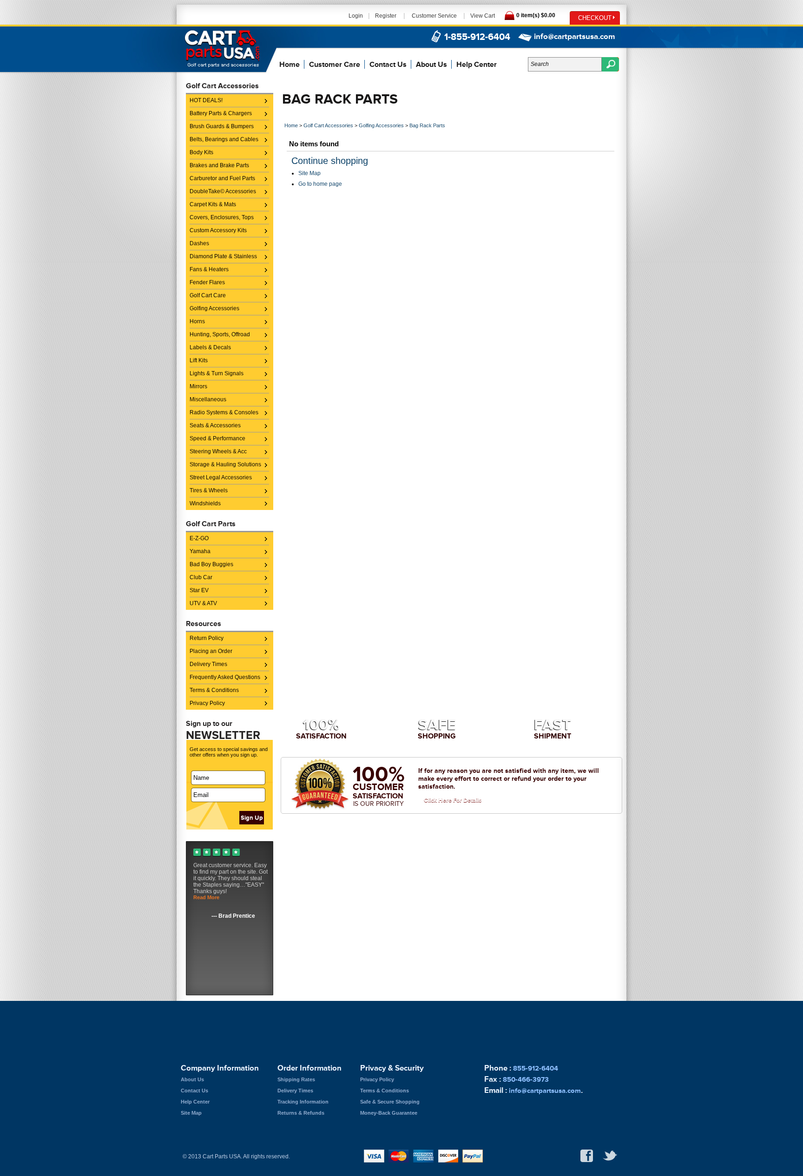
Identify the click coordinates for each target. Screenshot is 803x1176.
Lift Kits (199, 360)
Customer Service (434, 16)
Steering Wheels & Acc (218, 451)
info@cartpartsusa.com (574, 36)
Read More (206, 897)
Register (385, 16)
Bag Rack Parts (427, 125)
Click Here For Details (452, 800)
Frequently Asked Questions (225, 677)
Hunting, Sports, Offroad (220, 334)
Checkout (595, 17)
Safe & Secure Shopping (390, 1101)
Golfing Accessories (214, 308)
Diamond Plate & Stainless (223, 256)
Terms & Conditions (214, 690)
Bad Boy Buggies (211, 564)
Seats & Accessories (215, 425)
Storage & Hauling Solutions (225, 464)
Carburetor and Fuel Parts (222, 178)
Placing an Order (211, 651)
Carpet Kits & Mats (213, 204)
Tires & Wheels (209, 490)
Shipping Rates (296, 1079)
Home (289, 64)
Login (356, 16)
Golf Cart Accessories (328, 125)
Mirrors (198, 386)
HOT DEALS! (206, 100)
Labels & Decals (210, 347)
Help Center (476, 64)
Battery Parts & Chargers (221, 113)
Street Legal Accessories (221, 477)
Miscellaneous (208, 399)
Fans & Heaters (209, 269)
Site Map (309, 173)
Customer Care (334, 64)
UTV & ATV (203, 603)
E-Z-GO (199, 538)
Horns (197, 321)
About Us (431, 64)
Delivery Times (208, 664)
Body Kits (201, 152)
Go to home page (320, 184)
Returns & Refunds (300, 1113)
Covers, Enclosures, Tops (222, 217)
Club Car (201, 577)
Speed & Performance (217, 438)
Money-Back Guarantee (388, 1113)
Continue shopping (329, 161)
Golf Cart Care (208, 295)
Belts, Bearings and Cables (224, 139)
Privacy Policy (207, 703)
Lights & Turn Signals (217, 373)
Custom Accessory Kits (218, 230)
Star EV (199, 590)
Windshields (205, 503)
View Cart (482, 16)
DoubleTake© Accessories (223, 191)
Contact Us (388, 64)
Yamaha (200, 551)
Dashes (199, 243)
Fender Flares (207, 282)
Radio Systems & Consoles (224, 412)
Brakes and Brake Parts (219, 165)
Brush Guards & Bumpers (222, 126)
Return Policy (207, 638)
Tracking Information (303, 1101)
